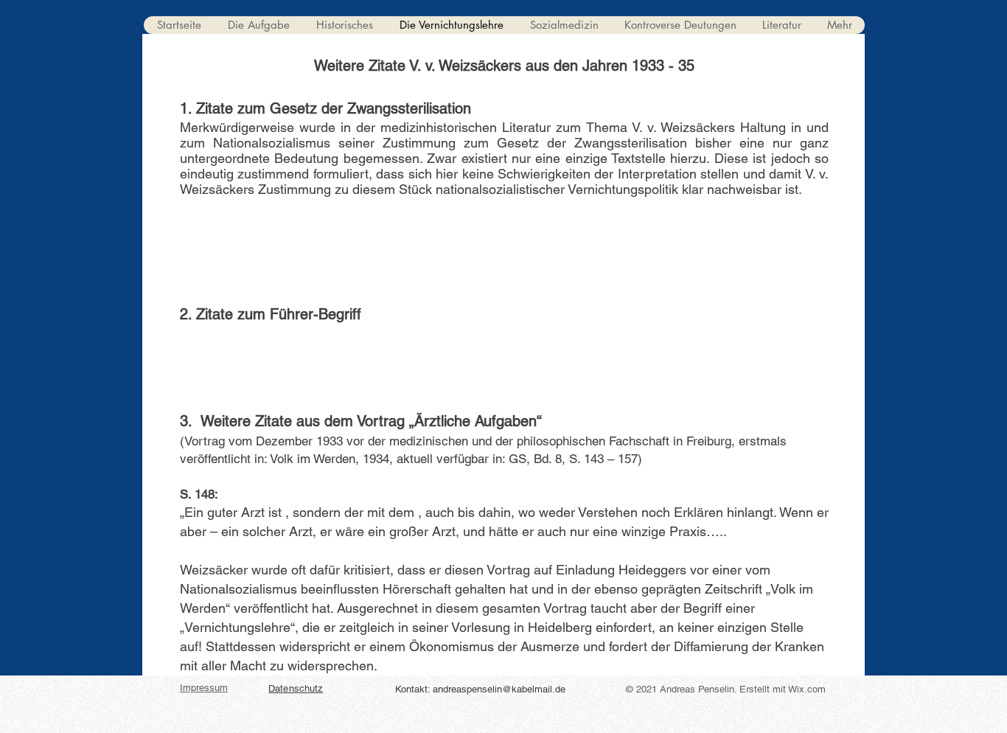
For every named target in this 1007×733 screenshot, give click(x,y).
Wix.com (807, 689)
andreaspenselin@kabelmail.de (499, 689)
